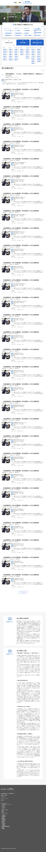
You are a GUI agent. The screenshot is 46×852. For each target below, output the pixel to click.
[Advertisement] (23, 603)
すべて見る (23, 592)
